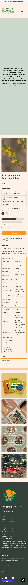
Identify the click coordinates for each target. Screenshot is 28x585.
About (3, 571)
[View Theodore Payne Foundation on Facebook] (9, 578)
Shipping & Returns (6, 360)
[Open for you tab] (23, 580)
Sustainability (4, 356)
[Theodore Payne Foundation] (7, 10)
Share (5, 184)
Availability (6, 188)
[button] (18, 11)
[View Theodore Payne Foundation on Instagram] (2, 578)
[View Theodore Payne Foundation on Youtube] (13, 578)
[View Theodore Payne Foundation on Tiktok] (6, 578)
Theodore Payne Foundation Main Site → (14, 1)
